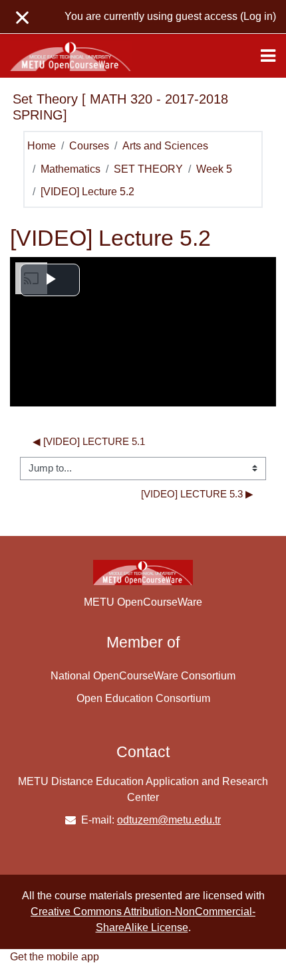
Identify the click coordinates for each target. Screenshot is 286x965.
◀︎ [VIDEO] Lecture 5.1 (89, 441)
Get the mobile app (54, 956)
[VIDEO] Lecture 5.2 (87, 191)
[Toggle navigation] (268, 56)
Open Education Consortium (143, 698)
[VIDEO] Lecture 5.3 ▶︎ (197, 494)
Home (41, 145)
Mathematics (70, 169)
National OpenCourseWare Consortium (143, 675)
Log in (258, 16)
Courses (89, 145)
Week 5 (214, 169)
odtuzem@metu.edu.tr (169, 820)
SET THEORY (148, 169)
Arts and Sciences (165, 145)
